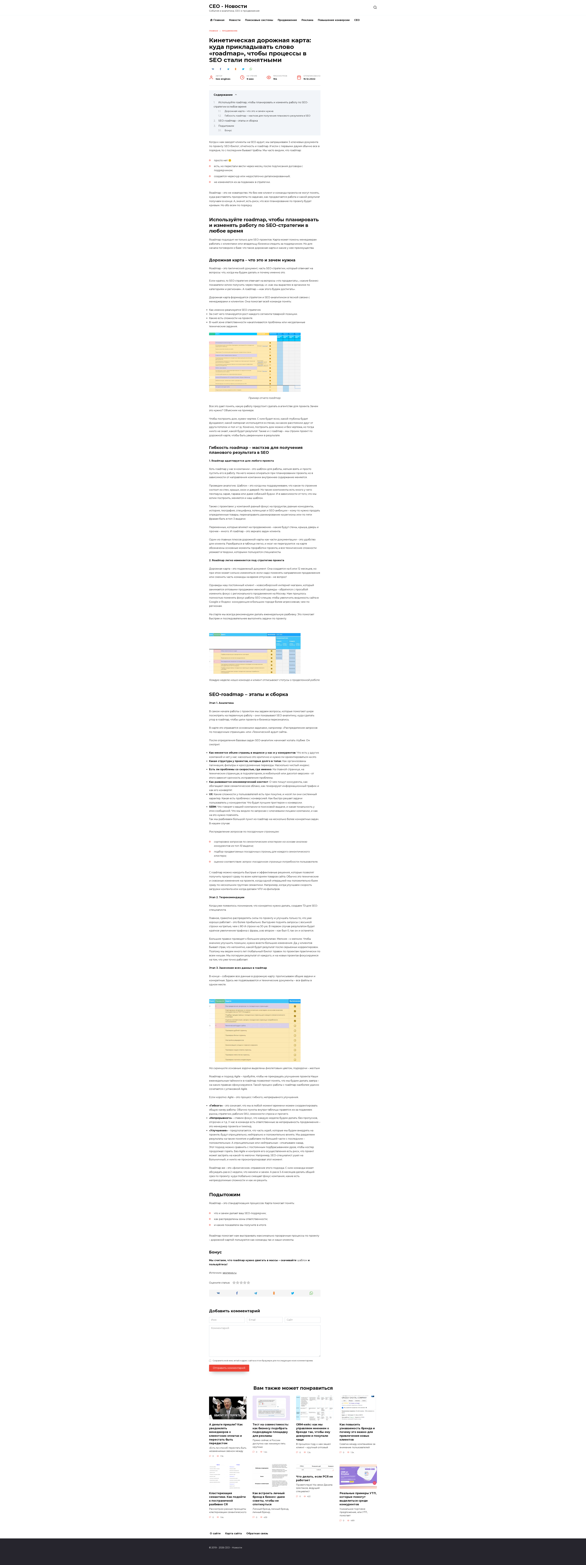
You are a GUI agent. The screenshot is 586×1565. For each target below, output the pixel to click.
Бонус (228, 130)
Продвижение (287, 20)
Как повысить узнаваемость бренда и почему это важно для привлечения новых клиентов (357, 1432)
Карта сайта (233, 1533)
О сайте (215, 1533)
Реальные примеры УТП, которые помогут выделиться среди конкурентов (358, 1498)
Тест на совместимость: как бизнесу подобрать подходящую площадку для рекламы (271, 1430)
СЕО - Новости (228, 6)
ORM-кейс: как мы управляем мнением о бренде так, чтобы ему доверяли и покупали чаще (313, 1432)
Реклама (307, 20)
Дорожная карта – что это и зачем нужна (249, 111)
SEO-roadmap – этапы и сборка (238, 120)
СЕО (357, 20)
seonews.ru (230, 1272)
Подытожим (226, 125)
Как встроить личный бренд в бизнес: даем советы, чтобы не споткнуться (269, 1498)
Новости (235, 20)
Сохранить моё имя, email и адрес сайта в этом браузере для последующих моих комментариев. (263, 1360)
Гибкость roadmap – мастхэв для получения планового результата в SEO (268, 115)
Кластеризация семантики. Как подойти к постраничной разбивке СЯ (227, 1498)
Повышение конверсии (334, 20)
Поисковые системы (259, 20)
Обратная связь (257, 1533)
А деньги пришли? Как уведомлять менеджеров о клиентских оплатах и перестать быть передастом (226, 1434)
